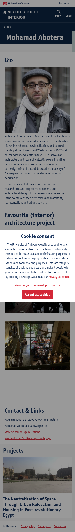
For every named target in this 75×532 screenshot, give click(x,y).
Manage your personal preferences (37, 285)
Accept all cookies (37, 294)
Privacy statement (59, 277)
